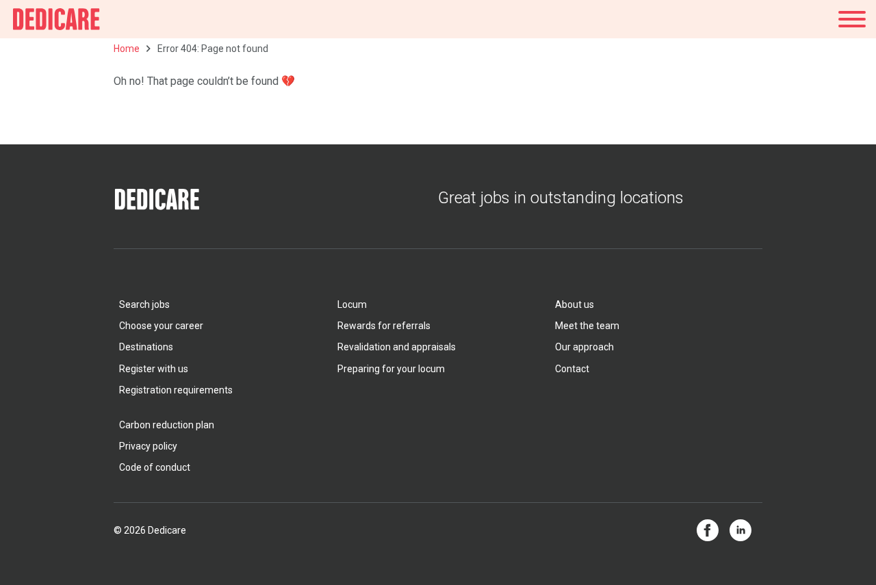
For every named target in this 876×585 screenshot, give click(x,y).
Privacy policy (148, 446)
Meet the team (587, 325)
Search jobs (144, 304)
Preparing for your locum (391, 368)
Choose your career (161, 325)
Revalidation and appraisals (396, 346)
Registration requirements (176, 390)
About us (574, 304)
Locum (352, 304)
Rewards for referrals (383, 325)
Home (127, 48)
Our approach (584, 346)
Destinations (146, 346)
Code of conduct (154, 467)
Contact (572, 368)
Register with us (153, 368)
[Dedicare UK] (56, 19)
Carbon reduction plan (166, 424)
